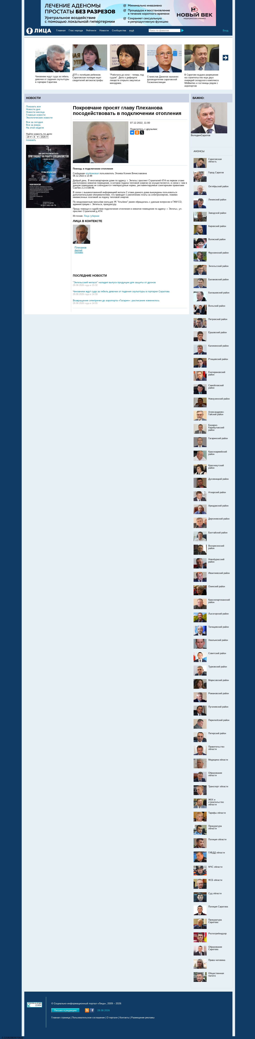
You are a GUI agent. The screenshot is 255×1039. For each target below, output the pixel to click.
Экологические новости (39, 117)
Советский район (217, 653)
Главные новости (35, 114)
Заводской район (217, 213)
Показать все (33, 106)
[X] (142, 132)
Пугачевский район (218, 707)
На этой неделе (35, 127)
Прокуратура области (215, 827)
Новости (104, 30)
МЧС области (215, 867)
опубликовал (92, 173)
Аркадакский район (218, 506)
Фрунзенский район (218, 253)
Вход (225, 30)
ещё (131, 30)
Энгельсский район (218, 266)
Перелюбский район (218, 720)
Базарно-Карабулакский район (216, 427)
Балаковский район (218, 279)
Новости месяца (35, 112)
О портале (112, 1017)
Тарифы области (217, 813)
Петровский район (217, 319)
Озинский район (216, 586)
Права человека (216, 960)
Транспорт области (218, 786)
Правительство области (216, 748)
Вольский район (216, 306)
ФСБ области (215, 880)
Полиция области (217, 839)
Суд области (215, 893)
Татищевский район (218, 627)
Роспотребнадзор (217, 933)
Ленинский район (217, 199)
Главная (61, 30)
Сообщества (119, 30)
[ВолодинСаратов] (209, 132)
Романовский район (218, 693)
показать (31, 140)
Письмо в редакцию (65, 1010)
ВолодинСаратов (200, 135)
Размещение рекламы (142, 1017)
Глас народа (76, 30)
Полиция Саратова (218, 906)
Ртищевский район (218, 359)
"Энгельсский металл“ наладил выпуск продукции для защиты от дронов (114, 282)
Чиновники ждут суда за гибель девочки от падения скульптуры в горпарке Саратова (52, 79)
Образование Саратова (215, 948)
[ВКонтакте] (132, 132)
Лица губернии (91, 216)
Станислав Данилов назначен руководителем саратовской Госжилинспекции (162, 80)
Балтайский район (217, 532)
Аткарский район (217, 492)
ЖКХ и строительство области (216, 802)
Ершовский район (217, 332)
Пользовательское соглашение (88, 1017)
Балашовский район (218, 293)
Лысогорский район (218, 614)
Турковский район (217, 667)
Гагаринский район (218, 438)
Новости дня (33, 109)
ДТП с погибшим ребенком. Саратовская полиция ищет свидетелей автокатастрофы (88, 78)
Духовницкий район (218, 479)
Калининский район (218, 346)
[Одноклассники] (137, 132)
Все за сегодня (34, 122)
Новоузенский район (219, 399)
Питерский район (217, 733)
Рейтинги (91, 30)
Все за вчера (33, 124)
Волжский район (217, 239)
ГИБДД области (216, 852)
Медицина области (218, 760)
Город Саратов (216, 172)
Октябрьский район (218, 186)
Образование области (215, 774)
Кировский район (217, 226)
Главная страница (60, 1017)
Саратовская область (215, 160)
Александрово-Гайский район (216, 413)
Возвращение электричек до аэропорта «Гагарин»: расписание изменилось (116, 300)
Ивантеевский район (219, 573)
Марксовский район (218, 680)
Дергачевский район (219, 519)
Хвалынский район (218, 640)
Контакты (124, 1017)
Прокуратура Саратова (215, 921)
